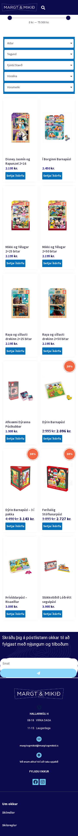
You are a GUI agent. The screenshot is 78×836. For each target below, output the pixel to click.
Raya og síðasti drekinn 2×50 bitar (55, 336)
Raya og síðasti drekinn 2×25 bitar (18, 336)
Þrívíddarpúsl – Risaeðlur (16, 599)
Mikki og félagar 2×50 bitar (54, 249)
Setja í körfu (15, 176)
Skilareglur (9, 825)
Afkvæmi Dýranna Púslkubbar (17, 424)
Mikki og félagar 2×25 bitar (17, 249)
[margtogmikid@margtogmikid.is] (39, 739)
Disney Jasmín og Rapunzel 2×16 (17, 161)
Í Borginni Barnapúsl (56, 159)
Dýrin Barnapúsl (53, 422)
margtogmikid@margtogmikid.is (39, 745)
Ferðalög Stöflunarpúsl (52, 512)
